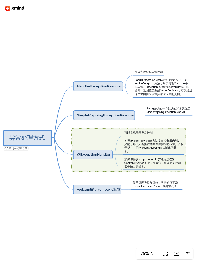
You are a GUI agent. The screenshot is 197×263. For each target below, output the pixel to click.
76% (145, 253)
